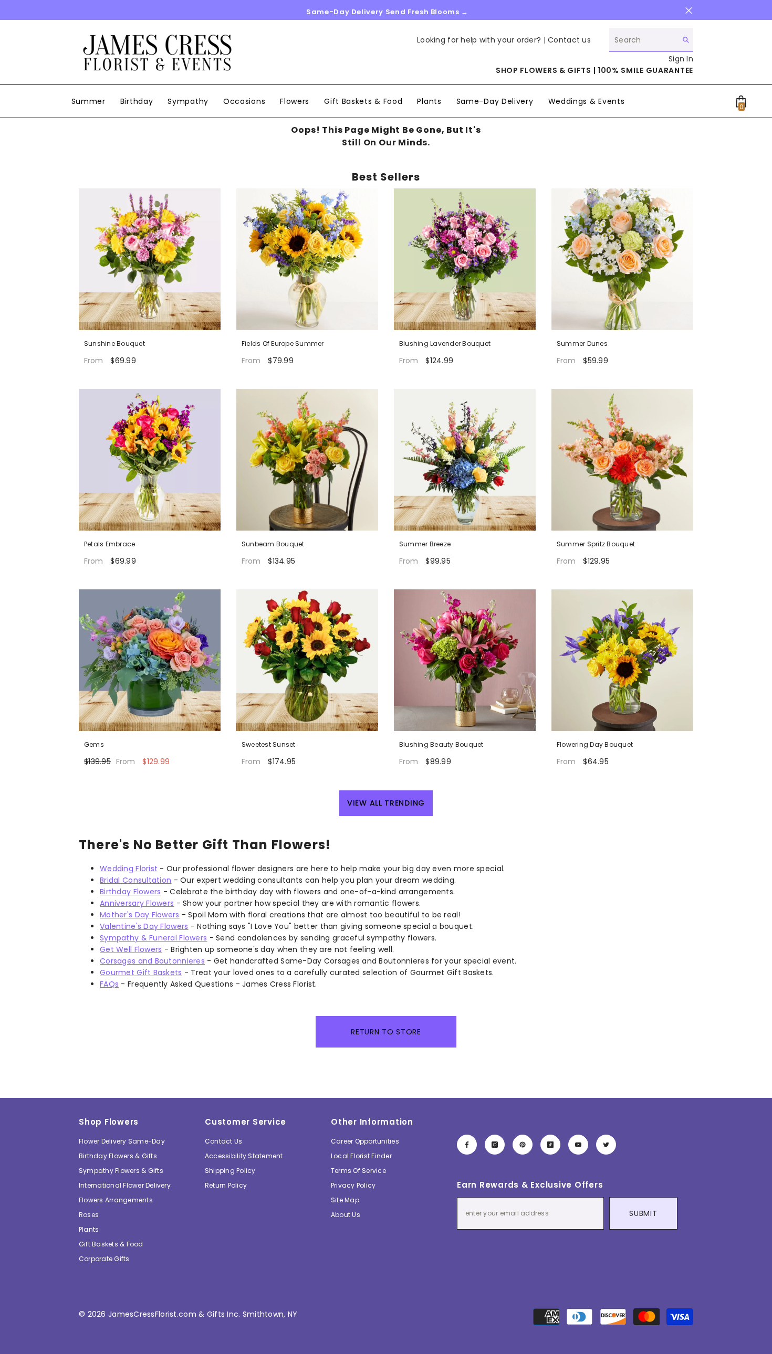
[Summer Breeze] (465, 460)
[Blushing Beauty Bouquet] (465, 660)
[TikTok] (550, 1145)
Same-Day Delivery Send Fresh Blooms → (387, 12)
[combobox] (643, 39)
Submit (643, 1213)
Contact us (569, 40)
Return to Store (386, 1032)
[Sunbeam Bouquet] (307, 460)
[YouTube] (578, 1145)
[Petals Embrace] (150, 460)
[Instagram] (495, 1145)
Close (688, 10)
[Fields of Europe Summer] (307, 259)
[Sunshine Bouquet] (150, 259)
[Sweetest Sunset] (307, 660)
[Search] (651, 40)
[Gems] (150, 660)
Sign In (681, 59)
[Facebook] (467, 1145)
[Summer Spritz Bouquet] (622, 460)
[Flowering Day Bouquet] (622, 660)
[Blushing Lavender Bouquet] (465, 259)
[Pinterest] (523, 1145)
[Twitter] (606, 1145)
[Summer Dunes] (622, 259)
